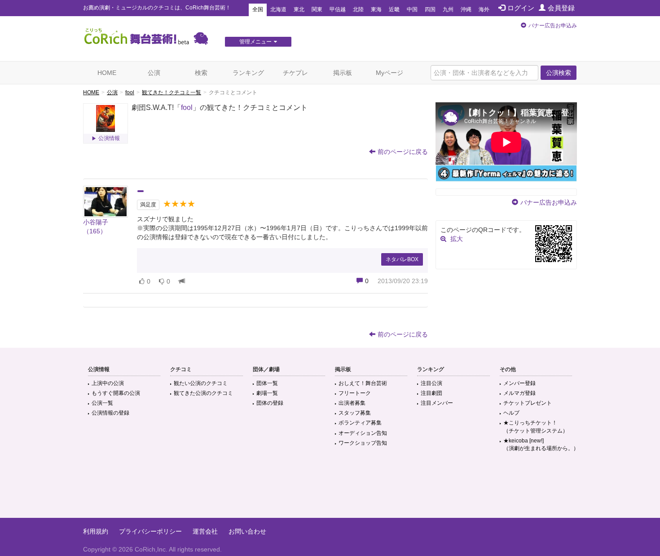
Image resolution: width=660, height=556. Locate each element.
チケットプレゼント (527, 403)
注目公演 (431, 383)
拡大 (456, 238)
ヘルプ (511, 413)
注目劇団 (431, 393)
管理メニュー (255, 42)
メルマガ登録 (519, 393)
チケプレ (295, 72)
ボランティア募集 (360, 423)
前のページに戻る (403, 151)
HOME (106, 72)
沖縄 (466, 9)
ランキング (248, 72)
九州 (448, 9)
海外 (484, 9)
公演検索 (558, 72)
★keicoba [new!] (541, 444)
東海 (376, 9)
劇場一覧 (267, 393)
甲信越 (338, 9)
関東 (317, 9)
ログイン (520, 8)
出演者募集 (352, 403)
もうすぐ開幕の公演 (116, 393)
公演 (154, 72)
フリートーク (355, 393)
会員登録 (561, 8)
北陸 (358, 9)
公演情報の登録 (110, 413)
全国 (257, 9)
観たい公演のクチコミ (201, 383)
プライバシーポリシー (150, 531)
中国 (412, 9)
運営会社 (205, 531)
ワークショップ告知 (363, 443)
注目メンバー (437, 403)
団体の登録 (269, 403)
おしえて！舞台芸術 (363, 383)
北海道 (278, 9)
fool (129, 92)
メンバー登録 (519, 383)
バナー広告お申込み (552, 25)
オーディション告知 (363, 433)
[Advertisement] (330, 488)
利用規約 (95, 531)
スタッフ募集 (355, 413)
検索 (201, 72)
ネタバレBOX (402, 259)
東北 (299, 9)
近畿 (394, 9)
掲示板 (342, 72)
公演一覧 (102, 403)
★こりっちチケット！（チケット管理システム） (535, 426)
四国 (430, 9)
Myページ (389, 72)
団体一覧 (267, 383)
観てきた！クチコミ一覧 (171, 92)
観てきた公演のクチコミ (203, 393)
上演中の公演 (108, 383)
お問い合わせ (247, 531)
